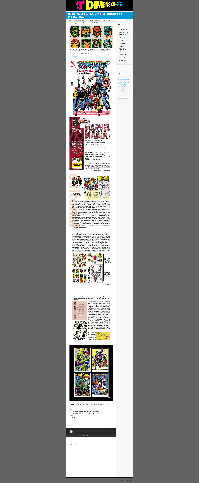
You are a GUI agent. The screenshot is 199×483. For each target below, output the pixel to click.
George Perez (124, 82)
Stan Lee (128, 87)
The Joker (119, 89)
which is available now (73, 56)
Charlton (122, 80)
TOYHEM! (122, 89)
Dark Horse (128, 80)
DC (119, 81)
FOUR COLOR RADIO (122, 43)
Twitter (87, 436)
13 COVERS (121, 28)
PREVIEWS (121, 55)
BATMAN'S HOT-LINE (123, 31)
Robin (119, 87)
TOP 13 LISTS (121, 62)
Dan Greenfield (81, 23)
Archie (127, 76)
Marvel (123, 84)
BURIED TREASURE (122, 34)
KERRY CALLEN (122, 48)
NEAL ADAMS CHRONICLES (124, 52)
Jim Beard (129, 83)
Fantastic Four (120, 82)
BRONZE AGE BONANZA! (123, 32)
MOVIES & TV (121, 51)
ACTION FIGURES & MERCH (79, 20)
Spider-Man (125, 87)
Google (83, 436)
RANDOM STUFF (122, 57)
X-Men (124, 90)
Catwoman (119, 80)
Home (69, 20)
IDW (123, 83)
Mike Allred (121, 85)
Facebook (85, 436)
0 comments (102, 23)
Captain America (126, 79)
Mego (126, 84)
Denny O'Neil (122, 81)
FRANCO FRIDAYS (122, 45)
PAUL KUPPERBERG (122, 54)
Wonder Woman (120, 90)
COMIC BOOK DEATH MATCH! (124, 35)
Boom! (120, 79)
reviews (128, 86)
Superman (125, 88)
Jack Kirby (126, 83)
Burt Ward (122, 79)
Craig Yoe (125, 80)
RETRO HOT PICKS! (122, 60)
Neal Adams (125, 85)
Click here (108, 404)
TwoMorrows (126, 89)
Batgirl (121, 78)
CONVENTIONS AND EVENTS (124, 38)
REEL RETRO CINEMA (123, 59)
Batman (124, 78)
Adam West (120, 76)
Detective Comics (126, 81)
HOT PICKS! (121, 46)
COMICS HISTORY (122, 37)
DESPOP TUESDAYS (122, 42)
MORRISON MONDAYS (123, 49)
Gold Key (127, 82)
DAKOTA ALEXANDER (123, 40)
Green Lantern (120, 83)
